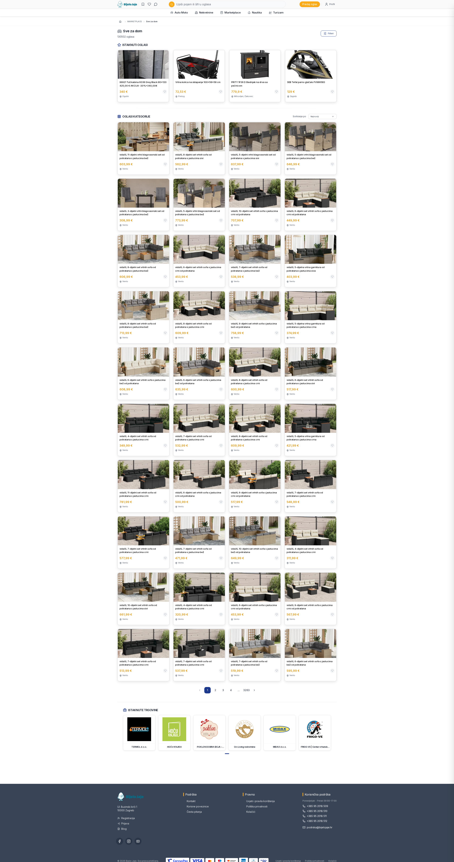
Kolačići (250, 811)
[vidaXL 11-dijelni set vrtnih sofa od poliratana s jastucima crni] (143, 486)
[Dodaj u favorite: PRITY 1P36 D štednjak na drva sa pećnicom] (276, 92)
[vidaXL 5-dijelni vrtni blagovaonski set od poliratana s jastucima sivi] (255, 148)
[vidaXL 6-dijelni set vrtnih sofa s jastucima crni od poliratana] (310, 205)
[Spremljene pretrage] (143, 4)
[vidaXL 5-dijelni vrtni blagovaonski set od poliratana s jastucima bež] (310, 148)
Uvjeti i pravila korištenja (260, 801)
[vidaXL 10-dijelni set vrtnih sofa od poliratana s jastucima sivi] (143, 599)
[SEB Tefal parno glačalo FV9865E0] (310, 76)
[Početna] (127, 4)
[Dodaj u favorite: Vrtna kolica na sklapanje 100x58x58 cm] (220, 92)
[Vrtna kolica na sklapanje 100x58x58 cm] (199, 76)
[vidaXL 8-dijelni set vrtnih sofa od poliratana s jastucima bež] (143, 261)
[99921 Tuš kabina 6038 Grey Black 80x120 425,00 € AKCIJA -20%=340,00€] (143, 76)
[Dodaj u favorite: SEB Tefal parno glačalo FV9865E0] (332, 92)
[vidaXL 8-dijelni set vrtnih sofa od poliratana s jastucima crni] (199, 317)
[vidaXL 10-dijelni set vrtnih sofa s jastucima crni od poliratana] (255, 205)
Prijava (125, 823)
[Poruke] (156, 4)
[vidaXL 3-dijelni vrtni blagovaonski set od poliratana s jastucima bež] (143, 205)
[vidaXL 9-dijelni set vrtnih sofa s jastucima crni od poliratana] (310, 599)
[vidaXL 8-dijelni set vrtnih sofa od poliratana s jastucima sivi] (199, 148)
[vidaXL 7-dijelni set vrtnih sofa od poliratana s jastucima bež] (255, 261)
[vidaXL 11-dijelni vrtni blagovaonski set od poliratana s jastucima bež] (143, 148)
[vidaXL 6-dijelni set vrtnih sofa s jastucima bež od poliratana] (143, 373)
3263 (246, 690)
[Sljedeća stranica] (254, 690)
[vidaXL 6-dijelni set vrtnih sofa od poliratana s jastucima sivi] (310, 373)
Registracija (128, 818)
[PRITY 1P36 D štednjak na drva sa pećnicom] (254, 76)
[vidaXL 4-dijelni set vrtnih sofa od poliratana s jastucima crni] (143, 430)
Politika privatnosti (256, 806)
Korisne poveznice (198, 806)
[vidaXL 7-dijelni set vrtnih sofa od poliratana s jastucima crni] (199, 430)
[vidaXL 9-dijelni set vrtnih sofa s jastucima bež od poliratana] (255, 317)
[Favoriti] (149, 4)
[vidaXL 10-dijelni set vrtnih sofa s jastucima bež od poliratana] (255, 542)
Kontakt (191, 801)
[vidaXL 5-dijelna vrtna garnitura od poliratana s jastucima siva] (310, 261)
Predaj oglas (309, 4)
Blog (124, 828)
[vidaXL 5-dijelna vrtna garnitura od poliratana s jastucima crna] (310, 317)
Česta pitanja (194, 811)
